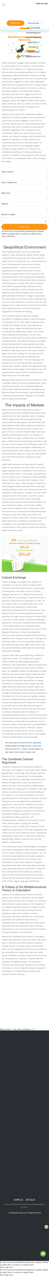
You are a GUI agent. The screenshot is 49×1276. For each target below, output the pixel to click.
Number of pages (8, 214)
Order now (15, 22)
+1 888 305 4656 (41, 3)
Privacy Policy (19, 1204)
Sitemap (38, 1204)
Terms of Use (8, 1204)
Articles (30, 1199)
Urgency (4, 203)
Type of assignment (9, 182)
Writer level (5, 193)
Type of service (7, 171)
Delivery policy (30, 1204)
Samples (18, 1199)
